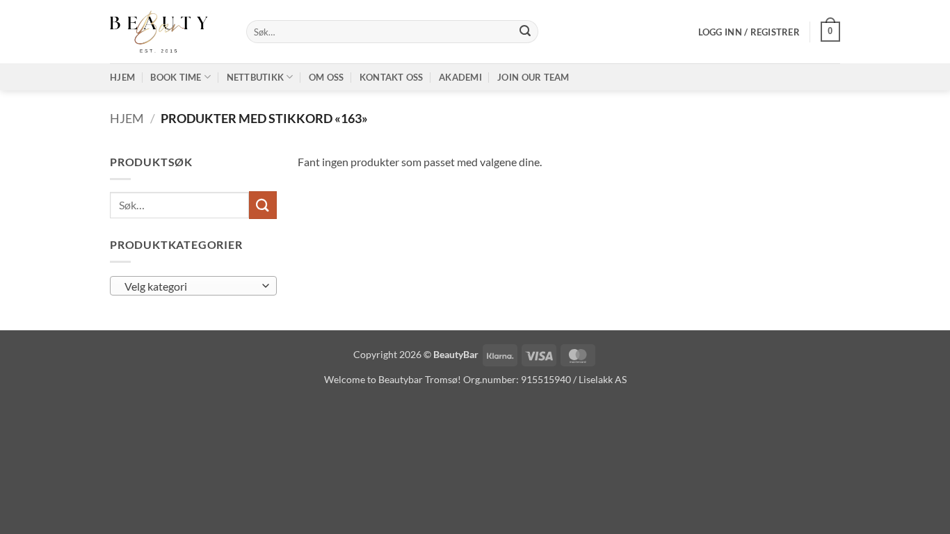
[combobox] (193, 286)
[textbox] (190, 286)
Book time (175, 77)
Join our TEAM (533, 77)
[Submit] (525, 32)
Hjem (122, 77)
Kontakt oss (392, 77)
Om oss (326, 77)
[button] (749, 31)
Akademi (460, 77)
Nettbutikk (255, 77)
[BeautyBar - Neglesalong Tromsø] (167, 31)
